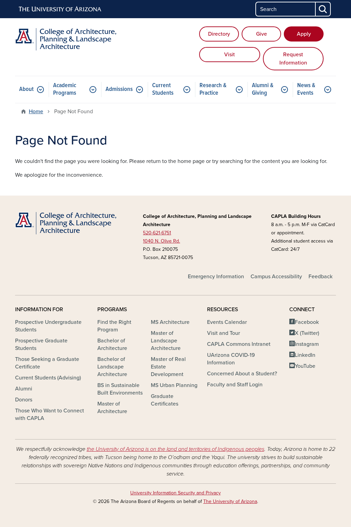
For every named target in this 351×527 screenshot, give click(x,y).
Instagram (307, 344)
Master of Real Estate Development (168, 367)
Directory (219, 34)
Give (261, 34)
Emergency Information (216, 276)
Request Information (293, 58)
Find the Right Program (114, 326)
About (26, 89)
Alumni (23, 388)
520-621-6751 (157, 233)
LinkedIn (305, 355)
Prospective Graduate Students (41, 344)
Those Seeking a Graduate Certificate (47, 363)
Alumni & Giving (263, 89)
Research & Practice (213, 89)
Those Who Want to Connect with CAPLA (49, 414)
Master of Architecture (112, 407)
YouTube (305, 366)
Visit (229, 54)
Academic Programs (64, 89)
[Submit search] (323, 9)
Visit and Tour (223, 333)
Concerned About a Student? (242, 373)
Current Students (162, 89)
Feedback (320, 276)
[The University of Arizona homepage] (60, 9)
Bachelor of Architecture (112, 344)
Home (36, 111)
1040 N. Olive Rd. (161, 241)
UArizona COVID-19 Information (231, 359)
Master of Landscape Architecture (166, 341)
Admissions (119, 89)
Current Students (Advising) (48, 377)
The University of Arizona (230, 501)
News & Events (306, 89)
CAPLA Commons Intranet (238, 344)
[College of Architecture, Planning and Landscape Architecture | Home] (66, 39)
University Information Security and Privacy (175, 493)
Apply (304, 34)
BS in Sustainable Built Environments (120, 389)
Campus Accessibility (276, 276)
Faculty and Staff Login (235, 384)
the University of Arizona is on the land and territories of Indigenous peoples (175, 449)
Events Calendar (227, 322)
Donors (23, 399)
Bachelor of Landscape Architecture (112, 367)
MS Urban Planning (174, 385)
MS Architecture (170, 322)
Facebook (307, 322)
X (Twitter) (307, 333)
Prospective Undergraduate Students (48, 326)
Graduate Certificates (164, 400)
